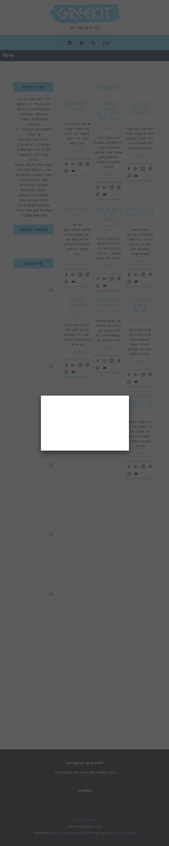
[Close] (129, 395)
